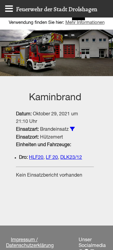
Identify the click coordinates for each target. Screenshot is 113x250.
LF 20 (52, 157)
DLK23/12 (71, 157)
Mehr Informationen (85, 23)
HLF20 (36, 157)
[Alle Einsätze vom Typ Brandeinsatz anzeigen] (72, 129)
